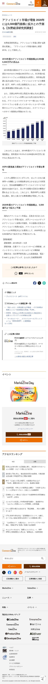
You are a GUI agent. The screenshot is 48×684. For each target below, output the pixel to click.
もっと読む (8, 323)
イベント (30, 607)
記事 (29, 597)
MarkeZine (6, 588)
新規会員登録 (24, 434)
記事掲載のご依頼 (35, 578)
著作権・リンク (14, 650)
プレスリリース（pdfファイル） (17, 296)
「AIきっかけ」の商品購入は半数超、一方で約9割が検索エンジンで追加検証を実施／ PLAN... (24, 308)
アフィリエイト (7, 36)
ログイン (25, 440)
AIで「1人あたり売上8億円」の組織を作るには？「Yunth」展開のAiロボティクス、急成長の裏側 (23, 481)
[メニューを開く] (3, 3)
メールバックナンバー (25, 429)
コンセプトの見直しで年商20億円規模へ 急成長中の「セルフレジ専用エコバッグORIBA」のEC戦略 (25, 502)
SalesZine (31, 588)
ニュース (5, 597)
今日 (13, 462)
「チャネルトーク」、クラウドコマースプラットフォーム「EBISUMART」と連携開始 (24, 319)
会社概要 (12, 660)
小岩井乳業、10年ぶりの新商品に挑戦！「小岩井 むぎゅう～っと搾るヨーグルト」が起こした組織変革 (26, 488)
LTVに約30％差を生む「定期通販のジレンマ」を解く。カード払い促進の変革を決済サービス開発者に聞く (25, 516)
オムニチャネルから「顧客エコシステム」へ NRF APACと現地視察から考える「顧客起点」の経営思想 (24, 530)
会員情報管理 (13, 654)
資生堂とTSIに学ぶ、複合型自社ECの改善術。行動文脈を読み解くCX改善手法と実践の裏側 (25, 474)
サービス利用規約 (14, 663)
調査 (15, 36)
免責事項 (12, 657)
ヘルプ (11, 647)
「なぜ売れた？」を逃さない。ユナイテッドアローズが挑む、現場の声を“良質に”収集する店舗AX (25, 523)
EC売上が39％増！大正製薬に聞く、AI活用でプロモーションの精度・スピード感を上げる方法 (26, 467)
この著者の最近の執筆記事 (24, 356)
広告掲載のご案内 (12, 578)
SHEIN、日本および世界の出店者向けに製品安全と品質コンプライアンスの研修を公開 (24, 314)
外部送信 (12, 669)
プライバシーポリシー (16, 666)
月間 (34, 462)
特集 (4, 607)
